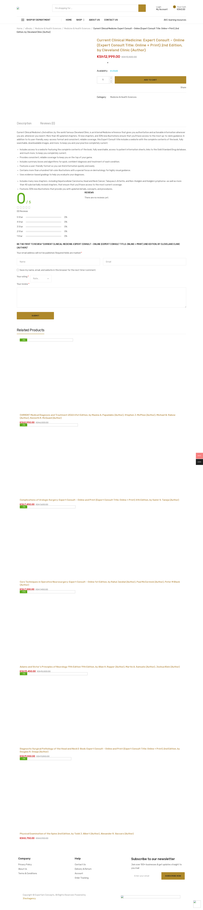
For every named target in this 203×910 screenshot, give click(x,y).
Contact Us (111, 20)
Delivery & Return (83, 869)
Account (79, 873)
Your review (23, 284)
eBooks (28, 28)
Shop (79, 20)
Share (183, 87)
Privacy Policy (25, 864)
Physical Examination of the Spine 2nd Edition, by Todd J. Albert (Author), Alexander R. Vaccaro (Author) (77, 833)
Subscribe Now (173, 876)
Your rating (23, 276)
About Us (94, 20)
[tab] (24, 124)
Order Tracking (82, 878)
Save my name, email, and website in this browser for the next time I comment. (58, 270)
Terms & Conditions (27, 873)
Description (24, 123)
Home (69, 20)
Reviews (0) (47, 123)
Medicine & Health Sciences (48, 28)
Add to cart (150, 80)
